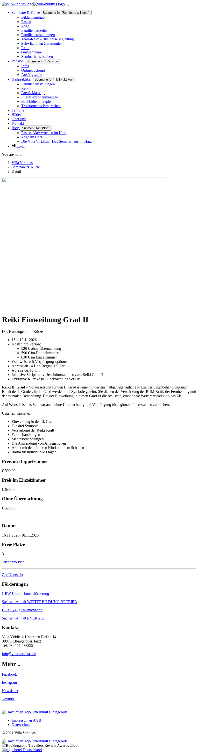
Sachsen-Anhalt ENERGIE (23, 618)
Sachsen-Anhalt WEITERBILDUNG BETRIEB (39, 602)
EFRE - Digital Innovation (22, 610)
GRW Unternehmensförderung (25, 593)
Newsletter (10, 691)
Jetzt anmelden (13, 562)
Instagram (9, 682)
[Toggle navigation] (67, 5)
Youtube (8, 699)
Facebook (9, 674)
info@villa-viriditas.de (19, 654)
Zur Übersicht (12, 575)
